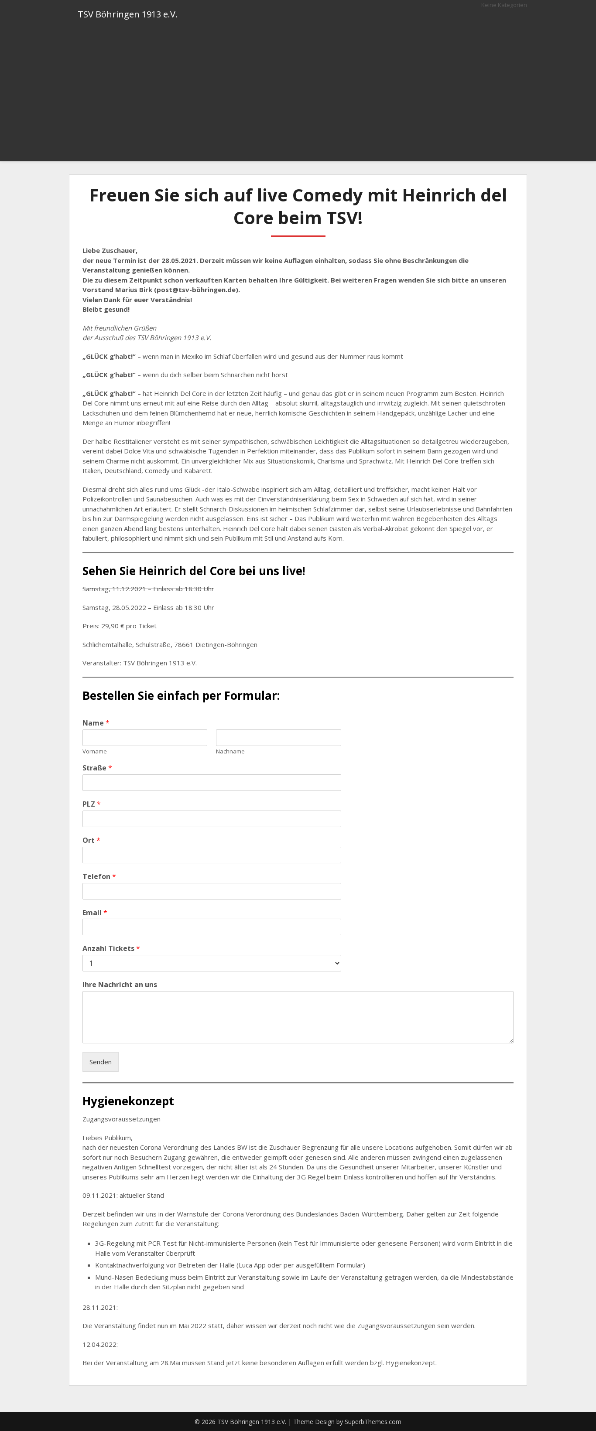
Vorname (94, 751)
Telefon (99, 876)
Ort (91, 840)
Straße (97, 768)
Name (96, 723)
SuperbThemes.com (373, 1421)
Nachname (230, 751)
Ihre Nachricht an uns (119, 984)
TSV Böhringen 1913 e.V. (128, 14)
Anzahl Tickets (111, 948)
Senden (100, 1061)
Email (94, 912)
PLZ (91, 804)
